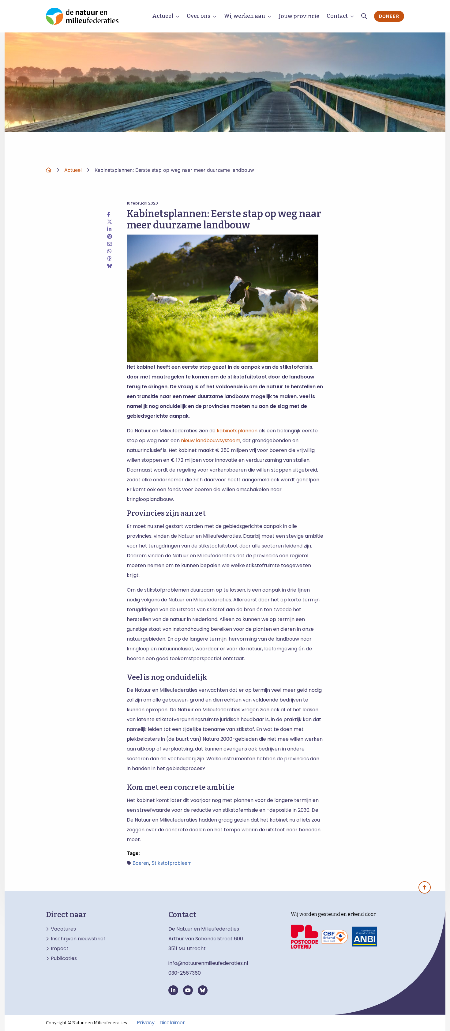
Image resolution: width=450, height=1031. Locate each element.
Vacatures (63, 929)
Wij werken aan (244, 16)
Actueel (162, 16)
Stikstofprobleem (172, 863)
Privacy (146, 1022)
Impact (60, 948)
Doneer (389, 16)
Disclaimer (172, 1022)
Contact (337, 16)
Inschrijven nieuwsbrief (78, 938)
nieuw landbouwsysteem (210, 440)
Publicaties (64, 958)
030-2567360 (184, 972)
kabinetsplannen (237, 430)
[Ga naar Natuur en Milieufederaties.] (48, 170)
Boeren (141, 863)
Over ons (198, 16)
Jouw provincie (299, 16)
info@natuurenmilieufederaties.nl (208, 963)
